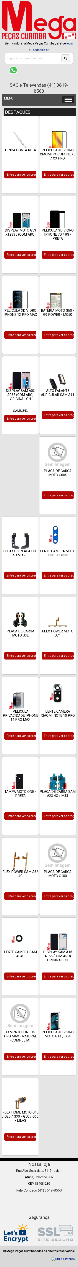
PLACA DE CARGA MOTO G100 (58, 874)
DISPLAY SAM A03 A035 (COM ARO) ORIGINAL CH (20, 395)
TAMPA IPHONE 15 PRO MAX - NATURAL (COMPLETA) (20, 1036)
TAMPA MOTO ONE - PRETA (20, 794)
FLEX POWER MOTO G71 (57, 633)
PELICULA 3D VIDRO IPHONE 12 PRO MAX (20, 312)
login (70, 43)
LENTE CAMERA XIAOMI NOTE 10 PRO (58, 713)
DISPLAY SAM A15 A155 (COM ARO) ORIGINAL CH (57, 956)
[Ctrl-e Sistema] (63, 1259)
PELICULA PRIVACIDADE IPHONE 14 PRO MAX (20, 715)
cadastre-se (41, 50)
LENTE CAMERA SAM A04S (20, 954)
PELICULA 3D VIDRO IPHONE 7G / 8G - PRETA (58, 234)
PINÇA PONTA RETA (20, 150)
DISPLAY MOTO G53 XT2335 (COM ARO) (20, 232)
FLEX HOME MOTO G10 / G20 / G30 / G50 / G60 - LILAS (20, 1116)
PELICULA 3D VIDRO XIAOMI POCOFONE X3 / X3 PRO (58, 154)
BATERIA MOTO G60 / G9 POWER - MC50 (57, 312)
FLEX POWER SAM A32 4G (20, 874)
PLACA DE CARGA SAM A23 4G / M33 (58, 794)
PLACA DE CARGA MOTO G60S (58, 473)
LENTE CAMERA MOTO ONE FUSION (57, 553)
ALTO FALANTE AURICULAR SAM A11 (57, 393)
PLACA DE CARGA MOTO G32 (20, 633)
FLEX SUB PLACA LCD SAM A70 (20, 553)
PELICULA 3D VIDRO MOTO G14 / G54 (58, 1034)
